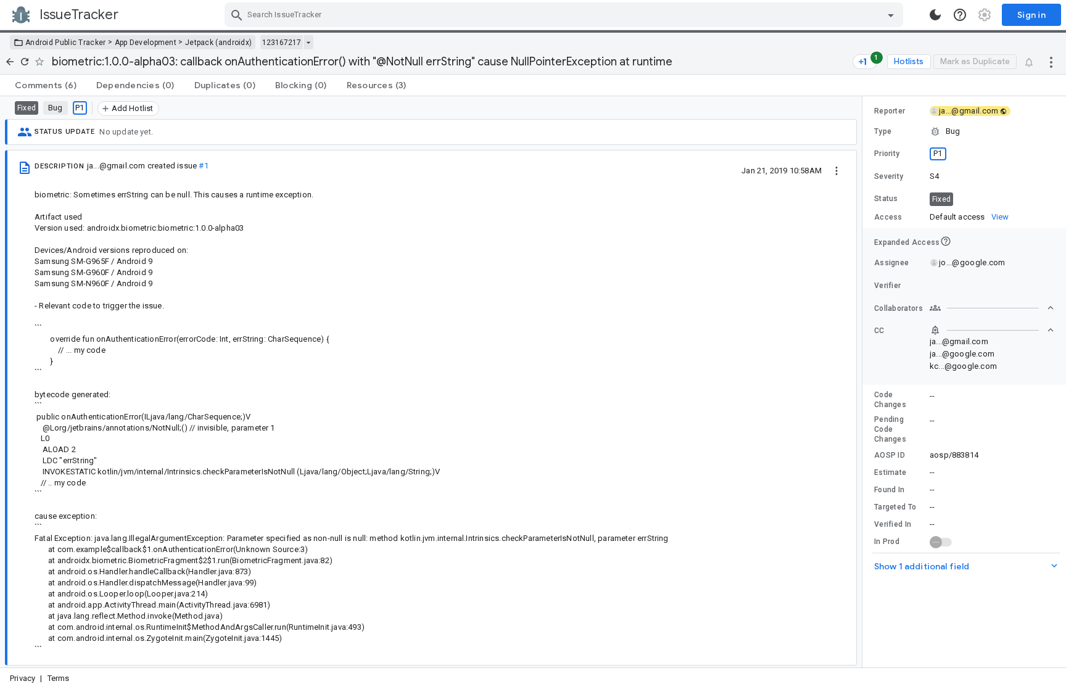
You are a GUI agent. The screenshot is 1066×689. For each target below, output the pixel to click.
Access (888, 217)
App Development (146, 42)
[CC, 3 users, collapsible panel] (992, 330)
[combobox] (565, 14)
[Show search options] (890, 14)
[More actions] (1051, 62)
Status (886, 198)
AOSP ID (889, 455)
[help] (960, 14)
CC (879, 330)
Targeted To (895, 507)
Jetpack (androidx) (218, 42)
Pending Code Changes (890, 429)
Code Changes (890, 399)
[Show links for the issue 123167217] (308, 42)
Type (882, 131)
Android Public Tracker (65, 42)
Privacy (22, 678)
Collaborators (898, 308)
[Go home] (9, 61)
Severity (888, 176)
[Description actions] (836, 170)
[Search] (236, 14)
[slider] (864, 381)
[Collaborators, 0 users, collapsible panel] (992, 307)
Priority (886, 153)
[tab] (45, 85)
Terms (59, 678)
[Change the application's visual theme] (935, 14)
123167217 (281, 42)
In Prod (886, 541)
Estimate (890, 472)
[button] (964, 131)
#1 (203, 165)
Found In (889, 489)
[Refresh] (24, 61)
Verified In (892, 524)
